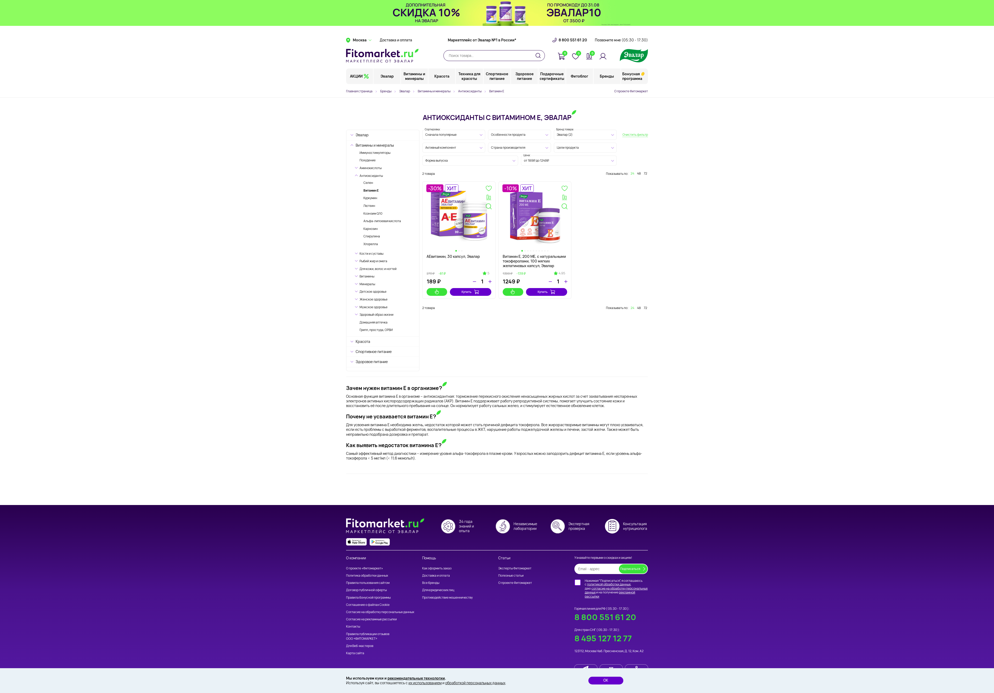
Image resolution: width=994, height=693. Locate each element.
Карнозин (370, 229)
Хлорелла (370, 244)
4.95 (562, 273)
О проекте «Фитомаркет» (364, 568)
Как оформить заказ (436, 568)
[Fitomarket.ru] (382, 55)
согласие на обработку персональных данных (616, 590)
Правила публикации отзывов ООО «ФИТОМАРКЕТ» (367, 636)
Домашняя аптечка (374, 322)
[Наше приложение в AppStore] (356, 542)
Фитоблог (579, 76)
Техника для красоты (469, 76)
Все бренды (430, 583)
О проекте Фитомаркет (631, 91)
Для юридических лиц (438, 590)
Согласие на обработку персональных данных (380, 612)
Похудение (368, 160)
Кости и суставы (371, 253)
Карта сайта (355, 653)
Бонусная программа (632, 76)
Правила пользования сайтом (368, 583)
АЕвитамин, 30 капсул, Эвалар (453, 256)
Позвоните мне (621, 40)
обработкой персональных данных (475, 682)
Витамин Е (371, 190)
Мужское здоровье (374, 307)
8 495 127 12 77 (603, 638)
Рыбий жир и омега (373, 261)
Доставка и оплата (396, 40)
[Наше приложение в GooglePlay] (379, 542)
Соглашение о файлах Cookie (368, 604)
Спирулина (371, 236)
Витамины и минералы (414, 76)
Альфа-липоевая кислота (382, 221)
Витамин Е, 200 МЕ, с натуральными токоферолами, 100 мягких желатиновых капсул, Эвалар (534, 261)
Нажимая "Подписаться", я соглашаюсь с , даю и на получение (616, 588)
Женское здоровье (374, 299)
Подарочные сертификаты (552, 76)
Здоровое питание (524, 76)
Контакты (353, 626)
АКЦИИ (356, 76)
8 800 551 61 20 (573, 40)
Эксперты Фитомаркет (514, 568)
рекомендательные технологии (416, 678)
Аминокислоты (371, 168)
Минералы (367, 284)
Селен (368, 182)
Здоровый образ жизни (376, 314)
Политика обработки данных (367, 575)
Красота (441, 76)
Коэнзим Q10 (372, 213)
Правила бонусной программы (368, 597)
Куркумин (370, 198)
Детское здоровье (373, 291)
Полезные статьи (511, 575)
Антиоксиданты (371, 176)
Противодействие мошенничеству (447, 597)
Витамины (367, 276)
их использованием (425, 682)
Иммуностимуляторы (375, 152)
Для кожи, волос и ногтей (378, 269)
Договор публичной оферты (366, 590)
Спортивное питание (497, 76)
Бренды (607, 76)
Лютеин (369, 206)
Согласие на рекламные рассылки (371, 619)
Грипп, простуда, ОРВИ (376, 330)
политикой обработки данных (609, 584)
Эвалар (387, 76)
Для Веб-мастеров (359, 646)
